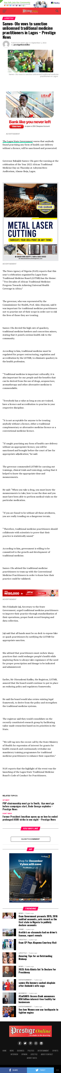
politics (31, 1050)
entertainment (43, 1050)
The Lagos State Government (18, 141)
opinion (24, 1054)
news (12, 1050)
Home (4, 1050)
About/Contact (47, 1054)
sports (55, 1050)
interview (14, 1054)
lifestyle (34, 1054)
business (20, 1050)
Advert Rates (32, 1058)
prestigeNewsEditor (22, 45)
